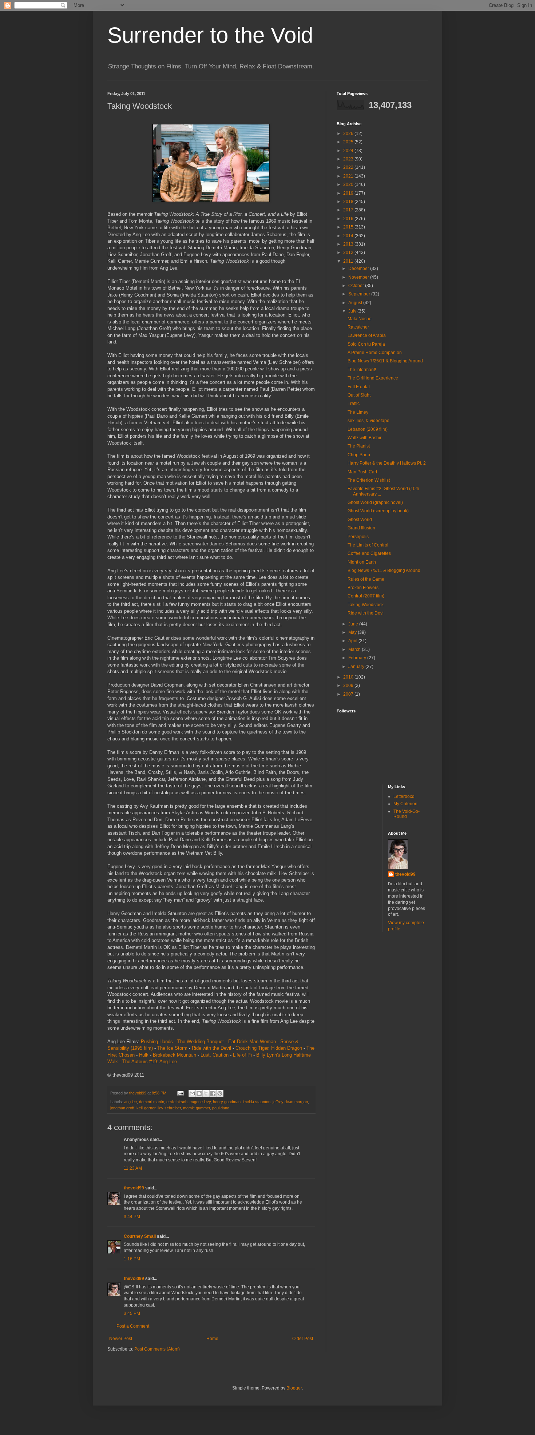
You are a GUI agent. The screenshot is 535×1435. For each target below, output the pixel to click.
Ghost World (360, 519)
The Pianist (359, 446)
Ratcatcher (358, 327)
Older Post (302, 1338)
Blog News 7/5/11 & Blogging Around (384, 570)
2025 (348, 141)
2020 (348, 184)
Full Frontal (359, 386)
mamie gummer (196, 1108)
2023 (348, 159)
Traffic (354, 403)
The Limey (358, 412)
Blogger (294, 1388)
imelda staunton (256, 1102)
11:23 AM (133, 1168)
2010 (348, 677)
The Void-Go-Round (406, 814)
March (355, 649)
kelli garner (145, 1108)
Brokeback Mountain (174, 1055)
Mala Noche (360, 318)
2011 (348, 261)
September (359, 294)
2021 (348, 176)
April (353, 640)
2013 (348, 244)
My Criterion (405, 803)
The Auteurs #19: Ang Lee (149, 1061)
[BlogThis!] (199, 1093)
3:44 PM (132, 1216)
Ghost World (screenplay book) (378, 510)
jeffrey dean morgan (290, 1102)
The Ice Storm (172, 1048)
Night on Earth (362, 562)
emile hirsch (176, 1102)
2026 (348, 133)
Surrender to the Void (210, 35)
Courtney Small (140, 1236)
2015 (348, 227)
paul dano (220, 1108)
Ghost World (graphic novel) (375, 502)
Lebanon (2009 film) (368, 429)
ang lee (130, 1102)
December (359, 268)
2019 (348, 193)
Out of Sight (359, 395)
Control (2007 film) (366, 596)
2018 (348, 201)
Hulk (143, 1055)
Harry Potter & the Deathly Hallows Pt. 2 (387, 463)
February (357, 657)
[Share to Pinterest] (219, 1093)
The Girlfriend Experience (373, 378)
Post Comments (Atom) (157, 1349)
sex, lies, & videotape (368, 420)
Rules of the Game (366, 579)
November (359, 277)
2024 (348, 150)
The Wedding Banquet (200, 1041)
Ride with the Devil (211, 1048)
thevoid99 (134, 1187)
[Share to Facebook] (213, 1093)
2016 (348, 218)
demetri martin (151, 1102)
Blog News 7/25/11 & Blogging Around (385, 360)
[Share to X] (206, 1093)
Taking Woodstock (366, 604)
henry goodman (227, 1102)
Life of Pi (242, 1055)
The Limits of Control (368, 545)
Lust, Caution (215, 1055)
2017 (348, 209)
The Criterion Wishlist (369, 480)
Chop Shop (359, 454)
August (355, 302)
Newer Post (120, 1338)
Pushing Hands (157, 1041)
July (352, 311)
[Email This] (192, 1093)
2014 (348, 235)
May (353, 632)
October (356, 285)
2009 (348, 685)
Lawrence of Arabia (367, 335)
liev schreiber (169, 1108)
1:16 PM (132, 1258)
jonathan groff (122, 1108)
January (356, 666)
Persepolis (358, 536)
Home (212, 1338)
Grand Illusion (361, 527)
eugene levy (200, 1102)
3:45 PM (132, 1313)
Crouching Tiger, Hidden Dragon (268, 1048)
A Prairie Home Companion (375, 352)
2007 (348, 694)
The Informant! (362, 369)
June (353, 624)
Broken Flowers (363, 587)
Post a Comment (132, 1326)
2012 (348, 252)
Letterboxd (404, 796)
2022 (348, 167)
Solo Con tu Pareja (366, 344)
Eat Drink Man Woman (252, 1041)
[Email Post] (180, 1093)
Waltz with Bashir (364, 437)
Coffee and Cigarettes (369, 553)
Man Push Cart (362, 471)
